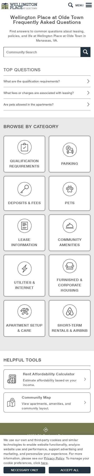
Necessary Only (24, 470)
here (44, 463)
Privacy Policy (54, 458)
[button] (71, 5)
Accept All (70, 470)
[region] (47, 455)
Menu (79, 5)
